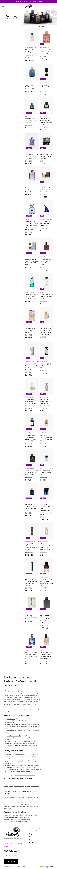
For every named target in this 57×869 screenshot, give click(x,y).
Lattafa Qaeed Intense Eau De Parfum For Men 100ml (46, 121)
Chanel (19, 771)
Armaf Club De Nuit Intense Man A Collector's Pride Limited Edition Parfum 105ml (46, 619)
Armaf (5, 784)
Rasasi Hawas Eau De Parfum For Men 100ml (31, 190)
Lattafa (17, 758)
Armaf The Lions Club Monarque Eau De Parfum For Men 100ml (46, 655)
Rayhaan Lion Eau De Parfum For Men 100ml (31, 472)
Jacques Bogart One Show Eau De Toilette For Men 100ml (31, 262)
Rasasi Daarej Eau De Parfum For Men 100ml (31, 156)
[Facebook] (4, 847)
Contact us (33, 840)
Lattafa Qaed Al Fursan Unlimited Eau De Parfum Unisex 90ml (46, 331)
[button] (3, 6)
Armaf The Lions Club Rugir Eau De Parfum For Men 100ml (31, 655)
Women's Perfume (35, 831)
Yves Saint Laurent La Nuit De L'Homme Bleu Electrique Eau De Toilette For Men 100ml (46, 509)
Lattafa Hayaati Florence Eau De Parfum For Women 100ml (46, 402)
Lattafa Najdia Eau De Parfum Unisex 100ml (46, 366)
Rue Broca (23, 775)
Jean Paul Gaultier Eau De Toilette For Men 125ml (31, 296)
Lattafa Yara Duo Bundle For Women (31, 330)
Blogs (31, 834)
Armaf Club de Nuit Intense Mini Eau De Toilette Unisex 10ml (31, 582)
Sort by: (38, 26)
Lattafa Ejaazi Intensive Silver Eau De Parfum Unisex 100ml (30, 438)
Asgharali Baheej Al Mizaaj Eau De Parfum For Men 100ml (31, 547)
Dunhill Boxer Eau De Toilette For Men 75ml (46, 190)
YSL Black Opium (30, 775)
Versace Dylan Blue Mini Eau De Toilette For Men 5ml (31, 507)
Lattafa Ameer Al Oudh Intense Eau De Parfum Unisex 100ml (46, 438)
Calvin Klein (35, 784)
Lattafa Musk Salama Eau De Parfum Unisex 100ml (30, 402)
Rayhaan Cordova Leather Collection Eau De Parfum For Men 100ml (46, 262)
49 (45, 670)
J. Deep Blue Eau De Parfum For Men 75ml (46, 223)
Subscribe (10, 861)
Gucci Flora (27, 771)
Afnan (18, 775)
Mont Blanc (7, 787)
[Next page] (49, 670)
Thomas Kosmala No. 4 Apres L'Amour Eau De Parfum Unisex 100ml (31, 54)
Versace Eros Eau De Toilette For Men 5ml (32, 120)
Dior (22, 771)
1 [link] (29, 671)
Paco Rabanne (32, 767)
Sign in (31, 843)
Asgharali (26, 758)
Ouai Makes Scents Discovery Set (32, 617)
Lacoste (10, 763)
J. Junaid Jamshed (19, 785)
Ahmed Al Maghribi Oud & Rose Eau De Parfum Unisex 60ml (46, 582)
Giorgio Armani (24, 767)
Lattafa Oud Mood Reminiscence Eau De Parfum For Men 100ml (32, 367)
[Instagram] (7, 847)
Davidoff (34, 761)
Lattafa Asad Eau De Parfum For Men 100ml (46, 87)
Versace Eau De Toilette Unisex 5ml (45, 472)
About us (32, 837)
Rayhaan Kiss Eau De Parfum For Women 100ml (46, 52)
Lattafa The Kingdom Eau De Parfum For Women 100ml (45, 547)
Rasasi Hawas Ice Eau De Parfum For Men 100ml (31, 87)
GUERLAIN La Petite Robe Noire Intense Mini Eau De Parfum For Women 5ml (31, 225)
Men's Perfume (34, 828)
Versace (22, 784)
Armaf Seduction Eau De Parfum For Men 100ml (46, 156)
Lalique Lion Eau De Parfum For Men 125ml (46, 296)
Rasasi (21, 758)
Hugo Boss (17, 767)
